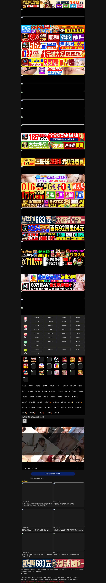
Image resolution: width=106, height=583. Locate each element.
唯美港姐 (64, 325)
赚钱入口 (57, 413)
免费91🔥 (24, 413)
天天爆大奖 (32, 407)
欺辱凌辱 (36, 329)
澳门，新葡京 (48, 407)
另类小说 (36, 353)
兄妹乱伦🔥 (41, 413)
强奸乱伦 (50, 317)
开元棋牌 (38, 386)
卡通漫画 (36, 341)
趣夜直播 (53, 396)
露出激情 (50, 341)
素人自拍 (78, 321)
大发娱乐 (24, 402)
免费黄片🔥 (49, 413)
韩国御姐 (50, 325)
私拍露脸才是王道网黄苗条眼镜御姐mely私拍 (68, 530)
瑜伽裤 (64, 337)
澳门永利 (52, 386)
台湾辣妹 (36, 325)
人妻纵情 (64, 349)
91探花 (50, 329)
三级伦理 (36, 321)
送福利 (80, 386)
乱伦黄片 (38, 396)
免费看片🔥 (48, 402)
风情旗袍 (36, 337)
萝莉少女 (78, 317)
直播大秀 (70, 407)
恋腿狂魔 (78, 333)
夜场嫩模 (60, 396)
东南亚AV (78, 325)
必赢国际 (37, 391)
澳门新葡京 (75, 396)
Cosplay (64, 321)
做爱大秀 (63, 407)
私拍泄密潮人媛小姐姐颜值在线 (64, 504)
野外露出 (78, 329)
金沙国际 (40, 407)
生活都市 (36, 349)
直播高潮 (60, 391)
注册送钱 (65, 386)
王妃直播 (31, 396)
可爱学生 (64, 333)
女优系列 (50, 333)
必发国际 (67, 396)
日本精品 (50, 321)
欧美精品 (64, 317)
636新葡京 (56, 402)
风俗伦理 (78, 349)
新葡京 (24, 391)
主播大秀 (24, 396)
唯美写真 (64, 341)
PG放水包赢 (52, 391)
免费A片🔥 (32, 413)
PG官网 (31, 386)
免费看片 (56, 407)
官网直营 (45, 386)
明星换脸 (50, 337)
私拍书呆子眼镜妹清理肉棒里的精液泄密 (66, 554)
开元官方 (24, 407)
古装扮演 (36, 333)
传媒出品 (36, 345)
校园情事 (50, 349)
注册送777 (73, 386)
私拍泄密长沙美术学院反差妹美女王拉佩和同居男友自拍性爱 (37, 555)
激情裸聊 (63, 402)
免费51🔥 (70, 402)
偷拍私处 (45, 396)
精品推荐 (36, 317)
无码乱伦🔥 (79, 402)
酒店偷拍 (80, 391)
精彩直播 (67, 391)
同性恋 (78, 345)
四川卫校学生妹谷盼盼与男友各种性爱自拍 (35, 530)
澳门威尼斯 (78, 407)
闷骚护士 (78, 337)
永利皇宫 (40, 402)
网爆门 (78, 341)
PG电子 (59, 386)
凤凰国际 (44, 391)
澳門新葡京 (32, 402)
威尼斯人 (24, 386)
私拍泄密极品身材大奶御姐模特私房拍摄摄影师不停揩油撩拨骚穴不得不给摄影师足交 (37, 505)
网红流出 (64, 329)
